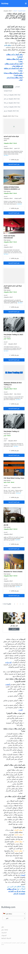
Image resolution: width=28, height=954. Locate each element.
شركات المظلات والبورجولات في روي (11, 111)
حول (2, 927)
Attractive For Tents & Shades (13, 572)
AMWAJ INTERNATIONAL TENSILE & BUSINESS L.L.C (12, 188)
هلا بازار (6, 525)
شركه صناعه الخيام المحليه (11, 136)
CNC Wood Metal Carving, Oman (14, 478)
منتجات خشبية (7, 482)
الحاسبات (4, 932)
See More (6, 155)
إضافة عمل (4, 929)
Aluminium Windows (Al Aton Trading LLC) (13, 384)
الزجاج (5, 339)
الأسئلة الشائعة (6, 938)
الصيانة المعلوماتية (8, 91)
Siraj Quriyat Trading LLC (11, 431)
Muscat (15, 143)
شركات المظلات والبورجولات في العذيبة (12, 107)
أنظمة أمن (17, 87)
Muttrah (15, 529)
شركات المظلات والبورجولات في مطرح (12, 99)
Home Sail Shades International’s (9, 237)
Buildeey (4, 3)
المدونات (4, 935)
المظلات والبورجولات (8, 87)
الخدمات (15, 11)
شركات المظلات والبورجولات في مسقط (12, 95)
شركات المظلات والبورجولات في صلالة (12, 103)
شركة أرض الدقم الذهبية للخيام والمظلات (13, 287)
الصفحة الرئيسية (21, 11)
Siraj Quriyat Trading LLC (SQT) (13, 335)
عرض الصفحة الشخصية (14, 164)
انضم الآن (14, 629)
